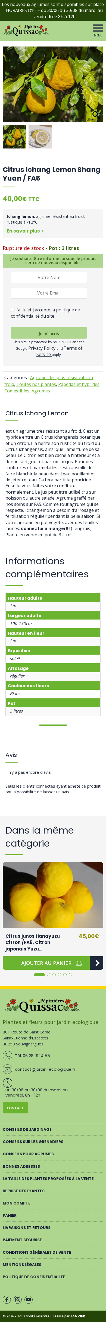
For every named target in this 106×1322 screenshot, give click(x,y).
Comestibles (16, 391)
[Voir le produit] (96, 963)
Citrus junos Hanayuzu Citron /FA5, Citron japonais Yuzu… (32, 942)
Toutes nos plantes (36, 384)
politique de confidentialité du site (45, 313)
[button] (96, 87)
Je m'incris (49, 333)
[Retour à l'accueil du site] (26, 35)
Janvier (77, 1316)
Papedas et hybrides (78, 384)
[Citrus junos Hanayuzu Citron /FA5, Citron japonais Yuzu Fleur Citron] (53, 895)
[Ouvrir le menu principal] (98, 28)
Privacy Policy (42, 348)
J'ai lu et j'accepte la (45, 313)
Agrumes (41, 391)
